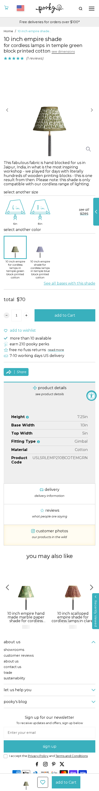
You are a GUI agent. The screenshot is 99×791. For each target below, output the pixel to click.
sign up (49, 746)
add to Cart (65, 315)
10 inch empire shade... (34, 31)
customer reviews (19, 656)
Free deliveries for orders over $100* (49, 22)
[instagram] (45, 764)
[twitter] (62, 764)
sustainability (14, 678)
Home (8, 31)
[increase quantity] (26, 315)
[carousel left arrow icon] (7, 110)
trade (8, 673)
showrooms (14, 650)
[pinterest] (53, 764)
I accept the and (48, 756)
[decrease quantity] (6, 315)
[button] (95, 611)
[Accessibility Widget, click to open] (91, 395)
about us (11, 661)
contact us (12, 667)
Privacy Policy (38, 756)
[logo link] (50, 8)
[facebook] (37, 764)
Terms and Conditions (71, 756)
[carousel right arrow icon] (91, 110)
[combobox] (20, 8)
